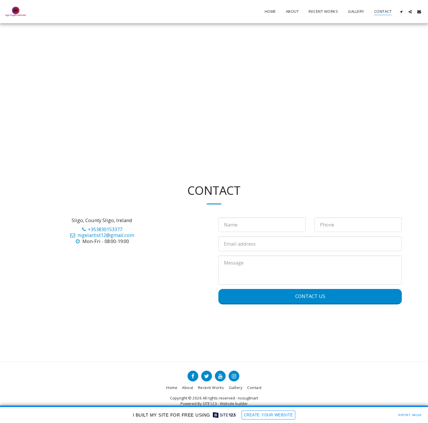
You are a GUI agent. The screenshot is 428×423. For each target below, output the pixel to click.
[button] (401, 12)
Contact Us (310, 296)
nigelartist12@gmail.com (105, 235)
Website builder (234, 403)
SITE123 (210, 403)
